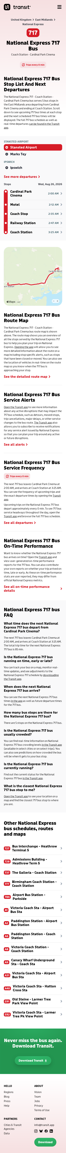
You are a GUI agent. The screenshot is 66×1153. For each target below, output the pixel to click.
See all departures (18, 523)
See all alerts (14, 444)
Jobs (37, 1101)
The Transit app (43, 422)
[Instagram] (35, 1131)
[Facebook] (46, 1131)
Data (7, 1133)
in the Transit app (52, 744)
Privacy (38, 1105)
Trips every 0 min (35, 64)
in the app (16, 701)
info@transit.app (44, 1125)
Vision (37, 1092)
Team (37, 1096)
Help (6, 1105)
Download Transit (31, 1061)
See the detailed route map (25, 377)
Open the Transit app (16, 407)
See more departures (20, 177)
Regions (8, 1092)
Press (7, 1101)
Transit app (10, 516)
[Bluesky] (41, 1131)
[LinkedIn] (51, 1131)
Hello (8, 1086)
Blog (6, 1096)
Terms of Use (42, 1110)
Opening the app (23, 347)
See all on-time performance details (27, 589)
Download (45, 1142)
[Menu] (59, 7)
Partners (10, 1119)
